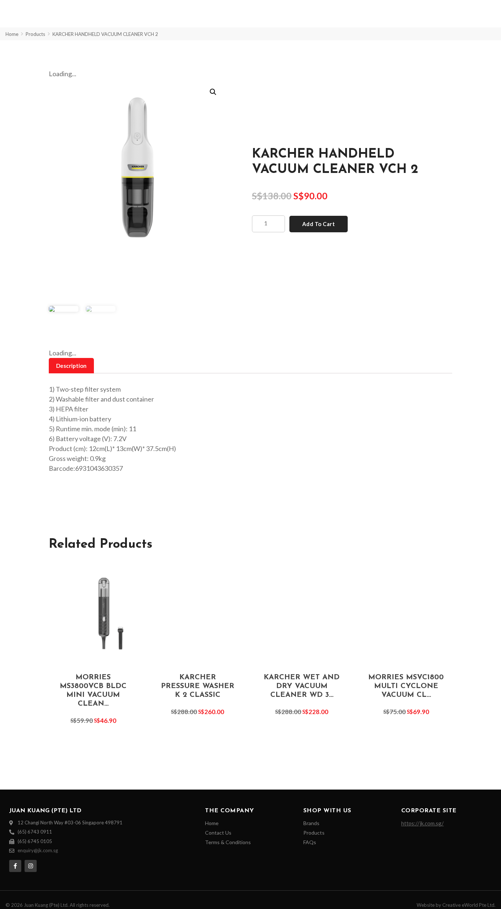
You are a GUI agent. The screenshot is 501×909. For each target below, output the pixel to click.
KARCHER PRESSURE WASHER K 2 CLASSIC (197, 686)
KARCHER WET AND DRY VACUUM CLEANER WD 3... (302, 686)
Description (71, 365)
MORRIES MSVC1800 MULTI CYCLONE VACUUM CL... (406, 686)
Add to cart (318, 224)
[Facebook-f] (15, 866)
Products (35, 34)
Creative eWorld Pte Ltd (468, 905)
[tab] (71, 366)
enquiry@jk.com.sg (38, 850)
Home (12, 34)
